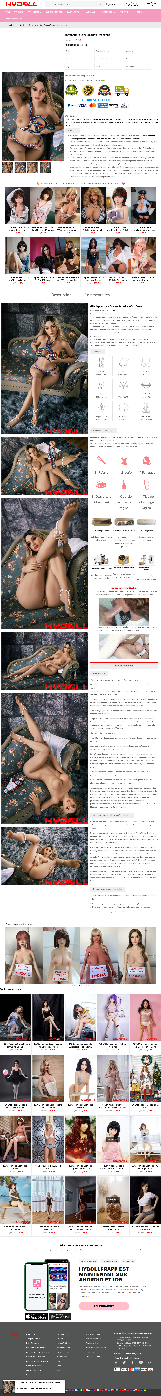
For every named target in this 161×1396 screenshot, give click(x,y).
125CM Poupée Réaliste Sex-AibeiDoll (113, 1045)
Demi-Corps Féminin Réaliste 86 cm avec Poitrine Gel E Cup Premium (118, 279)
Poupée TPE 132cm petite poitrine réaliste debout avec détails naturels (118, 229)
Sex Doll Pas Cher (147, 122)
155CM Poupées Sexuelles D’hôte (80, 1106)
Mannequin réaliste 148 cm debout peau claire (143, 278)
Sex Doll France (134, 122)
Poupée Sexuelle (89, 122)
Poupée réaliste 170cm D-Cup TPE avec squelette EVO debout (43, 279)
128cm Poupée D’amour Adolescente (113, 1228)
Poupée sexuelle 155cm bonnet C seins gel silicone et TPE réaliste (18, 229)
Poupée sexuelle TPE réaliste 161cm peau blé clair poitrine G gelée (93, 229)
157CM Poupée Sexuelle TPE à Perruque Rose (145, 1167)
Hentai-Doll (153, 119)
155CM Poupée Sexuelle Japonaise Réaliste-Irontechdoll (80, 1167)
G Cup (135, 119)
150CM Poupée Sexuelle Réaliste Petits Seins (15, 1106)
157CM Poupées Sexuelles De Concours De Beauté (48, 1106)
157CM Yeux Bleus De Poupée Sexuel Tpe (145, 1228)
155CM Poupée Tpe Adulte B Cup (48, 1167)
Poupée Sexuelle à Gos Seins (108, 122)
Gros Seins (143, 119)
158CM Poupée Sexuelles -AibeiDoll (15, 1167)
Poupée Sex (77, 122)
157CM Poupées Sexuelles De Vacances (16, 1228)
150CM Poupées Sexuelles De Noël (145, 1106)
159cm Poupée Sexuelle (95, 119)
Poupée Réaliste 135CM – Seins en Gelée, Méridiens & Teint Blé (93, 279)
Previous (54, 170)
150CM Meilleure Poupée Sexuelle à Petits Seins (145, 1045)
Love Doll (68, 122)
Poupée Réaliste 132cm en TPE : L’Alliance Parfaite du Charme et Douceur (18, 279)
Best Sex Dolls (111, 119)
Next (54, 165)
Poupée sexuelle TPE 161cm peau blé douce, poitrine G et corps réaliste (68, 229)
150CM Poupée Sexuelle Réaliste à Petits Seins (80, 1228)
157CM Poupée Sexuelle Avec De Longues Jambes (48, 1045)
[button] (103, 430)
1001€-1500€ (80, 119)
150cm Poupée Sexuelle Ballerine (48, 1228)
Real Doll (123, 122)
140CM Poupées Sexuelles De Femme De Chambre (16, 1045)
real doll (112, 311)
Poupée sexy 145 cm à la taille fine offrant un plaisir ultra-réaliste (42, 229)
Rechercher (101, 4)
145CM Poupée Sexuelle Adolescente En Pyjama (80, 1045)
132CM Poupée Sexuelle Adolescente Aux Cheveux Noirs (113, 1167)
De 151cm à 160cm (125, 119)
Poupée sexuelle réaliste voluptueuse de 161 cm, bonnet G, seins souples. (143, 229)
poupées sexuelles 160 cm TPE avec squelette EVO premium (68, 279)
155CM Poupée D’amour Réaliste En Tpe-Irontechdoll (113, 1106)
